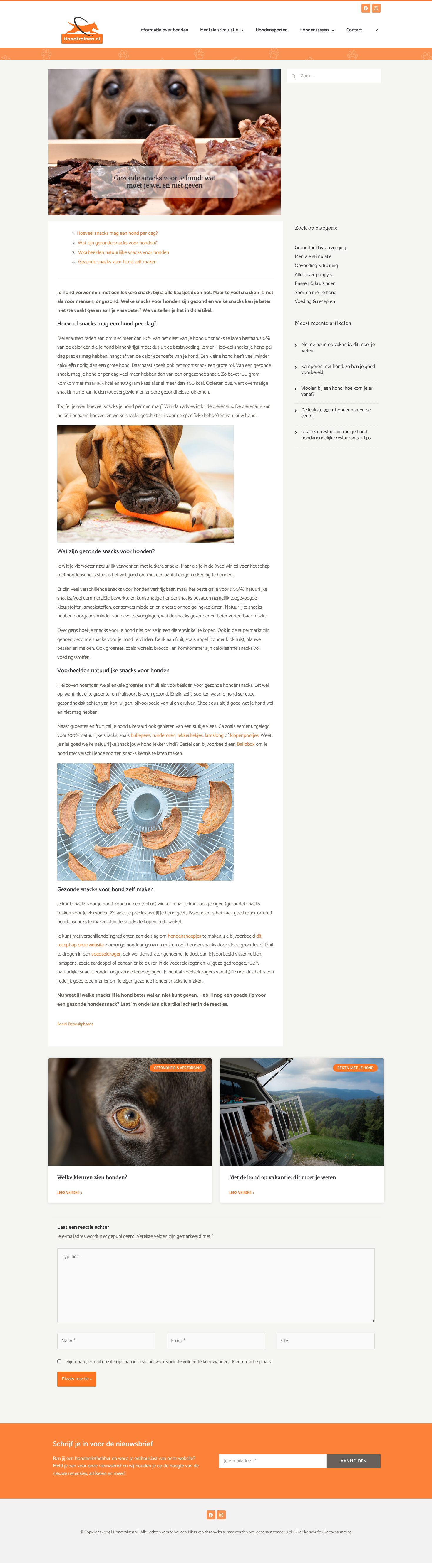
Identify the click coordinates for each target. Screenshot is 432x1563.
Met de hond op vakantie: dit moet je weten (282, 1177)
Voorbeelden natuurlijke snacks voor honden (123, 252)
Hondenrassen (314, 30)
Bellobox (246, 744)
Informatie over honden (163, 30)
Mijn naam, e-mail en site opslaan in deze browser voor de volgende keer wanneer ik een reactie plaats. (168, 1362)
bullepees (140, 735)
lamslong (214, 735)
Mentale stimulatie (219, 30)
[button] (378, 30)
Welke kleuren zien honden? (92, 1177)
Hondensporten (272, 30)
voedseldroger (106, 954)
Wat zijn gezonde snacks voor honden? (117, 243)
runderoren (163, 735)
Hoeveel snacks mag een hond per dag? (117, 233)
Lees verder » (69, 1193)
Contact (354, 30)
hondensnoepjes (184, 936)
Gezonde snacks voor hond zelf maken (117, 262)
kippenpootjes (244, 735)
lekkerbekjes (190, 735)
